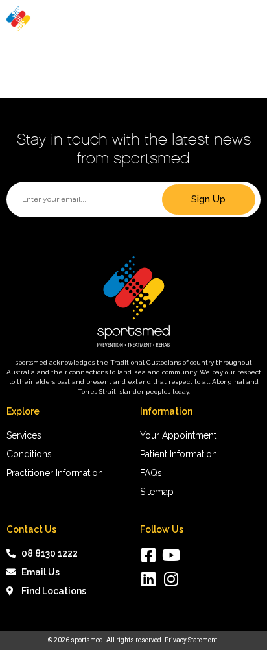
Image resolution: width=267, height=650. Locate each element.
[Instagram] (171, 579)
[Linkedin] (148, 579)
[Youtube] (171, 555)
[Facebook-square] (148, 555)
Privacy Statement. (192, 640)
